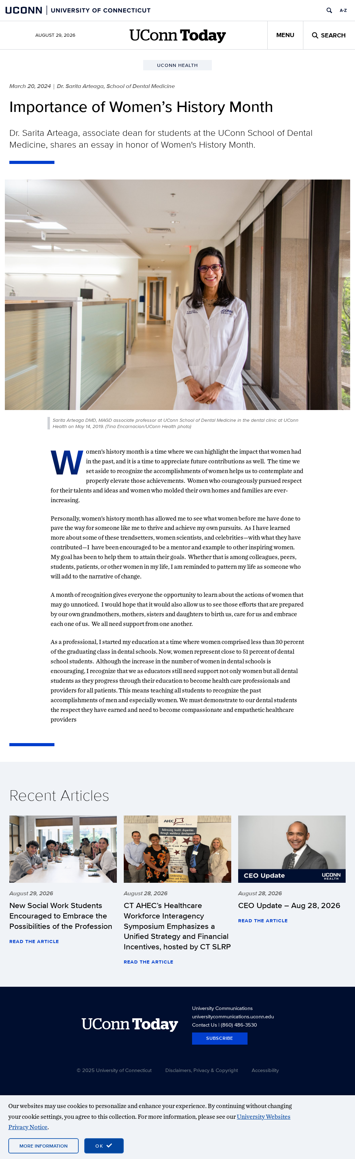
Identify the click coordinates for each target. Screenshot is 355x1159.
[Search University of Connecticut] (329, 10)
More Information (43, 1145)
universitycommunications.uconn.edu (233, 1016)
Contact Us (204, 1024)
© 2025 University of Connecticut (114, 1070)
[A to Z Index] (343, 10)
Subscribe (219, 1038)
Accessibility (265, 1070)
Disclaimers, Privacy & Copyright (201, 1070)
